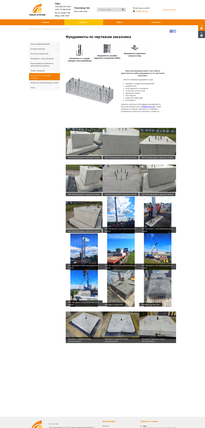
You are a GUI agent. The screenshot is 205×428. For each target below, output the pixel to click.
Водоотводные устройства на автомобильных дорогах (42, 64)
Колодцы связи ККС (38, 49)
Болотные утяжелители (39, 54)
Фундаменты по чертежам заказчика (41, 76)
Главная (45, 22)
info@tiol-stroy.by (142, 11)
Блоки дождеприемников (40, 44)
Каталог (83, 22)
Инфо (119, 22)
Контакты (156, 22)
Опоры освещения (38, 71)
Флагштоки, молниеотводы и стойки (44, 83)
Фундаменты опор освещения (42, 58)
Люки (33, 88)
